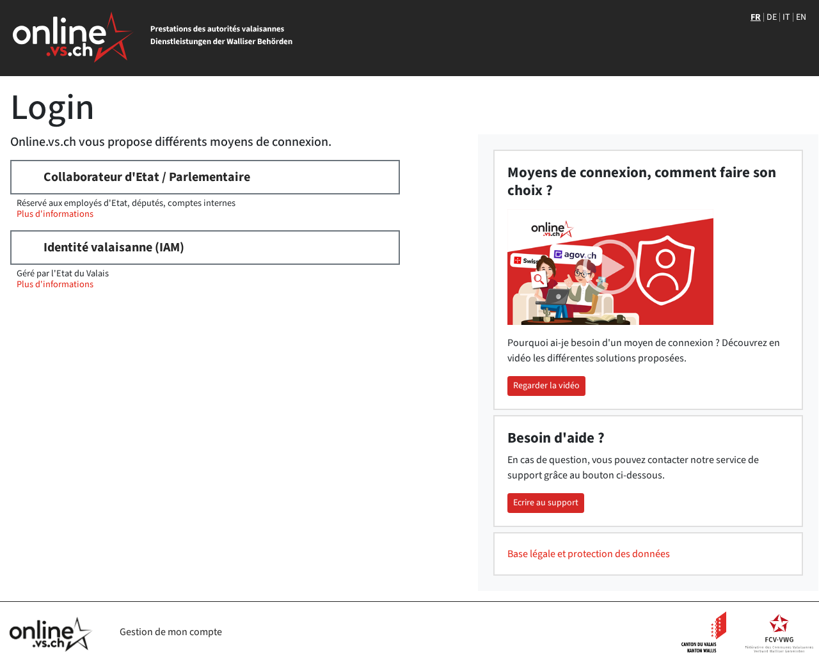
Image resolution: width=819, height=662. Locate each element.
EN (801, 17)
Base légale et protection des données (588, 554)
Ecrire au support (545, 502)
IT (786, 17)
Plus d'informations (55, 214)
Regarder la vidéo (546, 385)
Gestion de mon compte (171, 632)
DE (772, 17)
